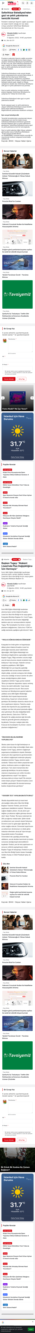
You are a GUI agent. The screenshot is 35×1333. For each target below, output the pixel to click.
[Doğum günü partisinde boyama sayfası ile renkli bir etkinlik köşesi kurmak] (17, 894)
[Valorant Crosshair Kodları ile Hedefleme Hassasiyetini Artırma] (17, 886)
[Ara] (23, 3)
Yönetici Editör (12, 33)
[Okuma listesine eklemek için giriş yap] (13, 54)
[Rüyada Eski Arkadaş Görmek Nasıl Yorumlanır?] (17, 505)
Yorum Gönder (9, 379)
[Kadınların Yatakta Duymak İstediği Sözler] (17, 526)
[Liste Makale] (13, 3)
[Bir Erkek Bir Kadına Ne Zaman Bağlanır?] (17, 1159)
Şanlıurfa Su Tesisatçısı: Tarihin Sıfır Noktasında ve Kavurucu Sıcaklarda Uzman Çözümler (15, 316)
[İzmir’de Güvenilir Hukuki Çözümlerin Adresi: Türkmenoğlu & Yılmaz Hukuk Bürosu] (17, 869)
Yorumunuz (12, 339)
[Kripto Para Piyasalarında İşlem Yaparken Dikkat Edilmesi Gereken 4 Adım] (17, 473)
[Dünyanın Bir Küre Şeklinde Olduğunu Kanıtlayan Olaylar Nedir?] (17, 515)
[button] (19, 9)
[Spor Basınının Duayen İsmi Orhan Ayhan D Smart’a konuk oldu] (17, 495)
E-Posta (5, 364)
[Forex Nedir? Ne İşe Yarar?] (17, 398)
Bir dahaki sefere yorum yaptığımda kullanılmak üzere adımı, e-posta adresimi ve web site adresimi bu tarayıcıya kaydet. (18, 372)
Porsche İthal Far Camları (11, 201)
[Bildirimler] (32, 3)
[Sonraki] (32, 397)
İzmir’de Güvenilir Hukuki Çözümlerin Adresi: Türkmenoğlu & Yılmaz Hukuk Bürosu (16, 176)
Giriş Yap (22, 379)
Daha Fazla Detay (17, 457)
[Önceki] (3, 397)
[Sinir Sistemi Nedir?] (17, 545)
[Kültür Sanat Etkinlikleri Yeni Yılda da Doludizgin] (17, 485)
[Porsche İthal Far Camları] (17, 878)
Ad (3, 356)
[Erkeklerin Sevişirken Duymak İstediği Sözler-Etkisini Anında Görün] (17, 536)
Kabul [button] (30, 1329)
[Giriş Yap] (27, 3)
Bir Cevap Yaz (9, 329)
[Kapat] (33, 1321)
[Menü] (3, 3)
